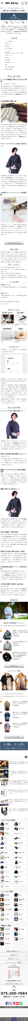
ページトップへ (26, 757)
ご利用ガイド (14, 955)
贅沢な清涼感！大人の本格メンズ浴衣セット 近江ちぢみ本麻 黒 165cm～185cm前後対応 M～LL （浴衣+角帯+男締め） (20, 656)
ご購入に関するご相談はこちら (14, 984)
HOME (1, 8)
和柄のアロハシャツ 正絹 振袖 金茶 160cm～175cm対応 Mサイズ (20, 703)
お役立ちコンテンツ (14, 958)
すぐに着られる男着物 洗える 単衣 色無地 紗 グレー (20, 643)
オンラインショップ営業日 (14, 962)
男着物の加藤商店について (14, 951)
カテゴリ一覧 (6, 8)
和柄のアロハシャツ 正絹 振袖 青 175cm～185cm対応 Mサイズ (20, 725)
